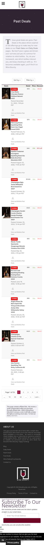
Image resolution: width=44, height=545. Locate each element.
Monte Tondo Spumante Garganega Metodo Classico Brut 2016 (18, 243)
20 (15, 397)
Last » (37, 397)
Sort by (17, 80)
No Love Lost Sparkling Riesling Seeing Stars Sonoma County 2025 (17, 273)
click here (14, 416)
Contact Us (7, 462)
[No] (22, 541)
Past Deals (7, 456)
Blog (4, 446)
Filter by (29, 80)
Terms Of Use (23, 493)
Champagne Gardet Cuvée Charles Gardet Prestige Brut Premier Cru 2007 (18, 213)
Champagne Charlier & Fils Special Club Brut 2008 (17, 336)
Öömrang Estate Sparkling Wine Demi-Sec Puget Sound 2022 (17, 124)
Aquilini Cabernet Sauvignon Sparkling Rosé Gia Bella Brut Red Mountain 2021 (18, 154)
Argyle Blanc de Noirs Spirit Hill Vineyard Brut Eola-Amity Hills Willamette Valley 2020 (18, 305)
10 (9, 397)
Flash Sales (20, 48)
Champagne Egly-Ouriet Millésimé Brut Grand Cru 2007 (17, 184)
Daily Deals (33, 48)
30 (21, 397)
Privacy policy (13, 542)
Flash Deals (7, 453)
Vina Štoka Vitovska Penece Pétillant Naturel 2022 (17, 93)
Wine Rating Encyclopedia (12, 459)
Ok (3, 540)
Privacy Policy (11, 493)
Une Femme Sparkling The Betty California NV (18, 364)
